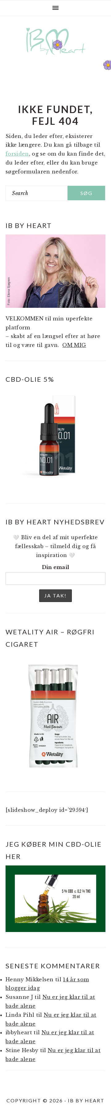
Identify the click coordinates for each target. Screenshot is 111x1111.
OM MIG (74, 345)
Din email (55, 567)
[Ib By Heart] (55, 58)
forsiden (17, 154)
